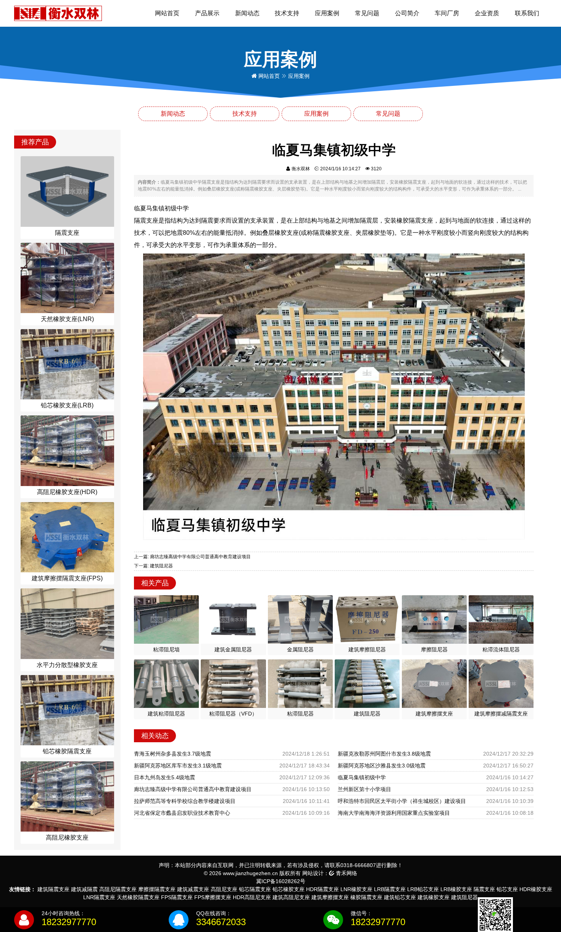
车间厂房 (447, 13)
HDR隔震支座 (322, 889)
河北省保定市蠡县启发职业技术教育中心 (182, 813)
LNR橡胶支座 (356, 889)
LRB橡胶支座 (456, 889)
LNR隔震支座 (99, 897)
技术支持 (287, 13)
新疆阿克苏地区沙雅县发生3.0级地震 (382, 765)
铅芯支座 (507, 889)
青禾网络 (345, 873)
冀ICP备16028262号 (280, 881)
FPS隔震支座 (177, 897)
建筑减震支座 (193, 889)
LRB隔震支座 (390, 889)
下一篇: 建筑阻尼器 (153, 566)
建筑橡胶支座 (434, 897)
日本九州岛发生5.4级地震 (164, 777)
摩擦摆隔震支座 (157, 889)
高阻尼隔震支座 (118, 889)
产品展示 (207, 13)
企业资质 (487, 13)
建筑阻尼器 (464, 897)
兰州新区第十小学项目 (364, 789)
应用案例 (327, 13)
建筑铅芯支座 (400, 897)
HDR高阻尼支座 (252, 897)
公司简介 (407, 13)
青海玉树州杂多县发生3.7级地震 (172, 754)
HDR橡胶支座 (535, 889)
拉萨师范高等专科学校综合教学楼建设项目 (184, 801)
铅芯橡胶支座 (288, 889)
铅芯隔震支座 (255, 889)
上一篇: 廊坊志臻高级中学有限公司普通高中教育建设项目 (192, 556)
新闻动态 (247, 13)
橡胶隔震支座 (366, 897)
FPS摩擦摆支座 (212, 897)
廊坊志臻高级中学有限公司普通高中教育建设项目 (192, 789)
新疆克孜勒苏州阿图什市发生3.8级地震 (384, 754)
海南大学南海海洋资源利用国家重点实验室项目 (394, 813)
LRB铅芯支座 (423, 889)
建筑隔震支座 (53, 889)
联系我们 (527, 13)
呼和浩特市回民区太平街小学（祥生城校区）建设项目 (402, 801)
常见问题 (367, 13)
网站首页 (167, 13)
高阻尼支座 (224, 889)
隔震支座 (484, 889)
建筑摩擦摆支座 (330, 897)
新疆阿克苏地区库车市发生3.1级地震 (178, 765)
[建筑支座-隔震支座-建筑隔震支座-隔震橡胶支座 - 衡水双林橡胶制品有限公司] (58, 13)
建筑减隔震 (84, 889)
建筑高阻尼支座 (291, 897)
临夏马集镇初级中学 (362, 777)
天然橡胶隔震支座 (138, 897)
